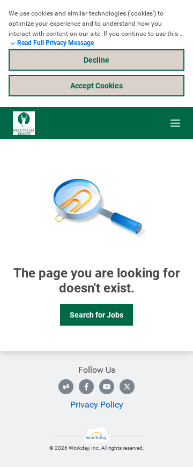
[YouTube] (106, 386)
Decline (96, 60)
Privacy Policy (96, 405)
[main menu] (175, 123)
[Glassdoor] (65, 386)
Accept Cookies (96, 85)
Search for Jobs (96, 315)
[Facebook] (86, 386)
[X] (127, 386)
